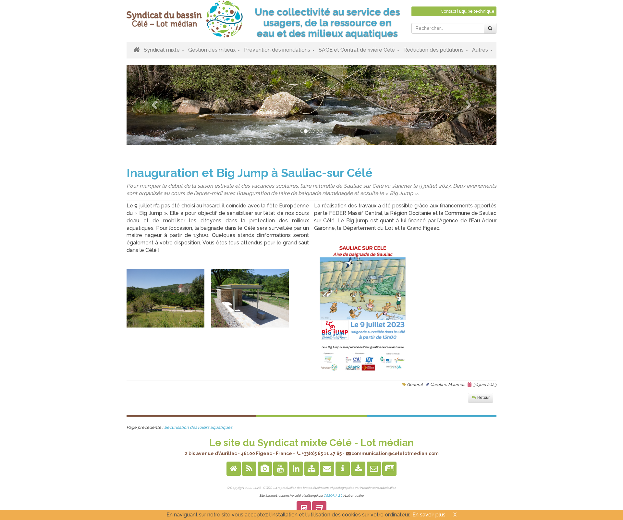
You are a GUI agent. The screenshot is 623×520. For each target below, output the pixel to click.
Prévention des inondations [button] (278, 50)
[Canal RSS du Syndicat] (249, 469)
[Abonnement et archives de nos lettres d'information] (374, 469)
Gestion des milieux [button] (212, 50)
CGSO (328, 495)
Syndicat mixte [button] (162, 50)
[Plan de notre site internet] (311, 469)
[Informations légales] (343, 469)
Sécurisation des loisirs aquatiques (198, 427)
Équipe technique (477, 11)
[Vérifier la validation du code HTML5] (304, 509)
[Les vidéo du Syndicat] (280, 469)
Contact (448, 11)
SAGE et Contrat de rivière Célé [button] (357, 50)
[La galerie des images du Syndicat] (265, 469)
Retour (483, 397)
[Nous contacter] (327, 469)
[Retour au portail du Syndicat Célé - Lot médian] (185, 18)
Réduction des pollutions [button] (434, 50)
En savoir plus (429, 515)
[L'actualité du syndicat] (389, 469)
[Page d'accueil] (233, 469)
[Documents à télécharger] (358, 469)
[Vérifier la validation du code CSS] (319, 509)
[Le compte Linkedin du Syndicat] (296, 469)
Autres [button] (480, 50)
